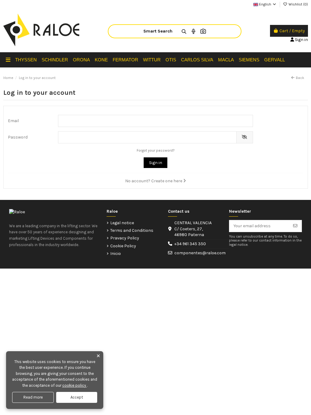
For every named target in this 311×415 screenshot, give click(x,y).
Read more (33, 397)
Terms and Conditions (131, 230)
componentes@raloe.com (200, 253)
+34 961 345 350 (190, 243)
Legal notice (122, 222)
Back (300, 78)
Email (13, 120)
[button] (8, 59)
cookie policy (74, 385)
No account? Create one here (154, 180)
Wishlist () (298, 4)
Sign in (155, 162)
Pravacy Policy (124, 238)
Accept (76, 397)
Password (18, 137)
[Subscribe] (295, 226)
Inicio (115, 253)
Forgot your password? (156, 150)
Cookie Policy (123, 246)
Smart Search (158, 31)
